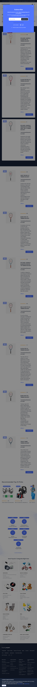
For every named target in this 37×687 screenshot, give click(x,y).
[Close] (32, 6)
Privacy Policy (19, 683)
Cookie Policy (26, 683)
